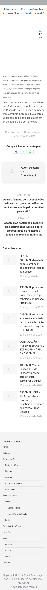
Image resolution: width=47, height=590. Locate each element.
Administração (9, 459)
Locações (7, 532)
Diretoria (8, 471)
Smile (7, 520)
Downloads (10, 489)
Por (22, 132)
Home (5, 447)
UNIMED (8, 502)
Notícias (6, 453)
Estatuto (9, 477)
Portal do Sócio (12, 465)
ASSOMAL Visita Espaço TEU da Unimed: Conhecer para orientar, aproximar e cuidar (30, 373)
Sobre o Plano (14, 508)
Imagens (9, 544)
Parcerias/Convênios (12, 526)
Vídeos (8, 550)
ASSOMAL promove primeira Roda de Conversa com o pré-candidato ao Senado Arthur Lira (32, 295)
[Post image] (10, 260)
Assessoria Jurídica (13, 483)
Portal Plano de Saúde (17, 514)
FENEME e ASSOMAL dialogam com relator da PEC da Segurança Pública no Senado (32, 264)
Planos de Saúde (10, 495)
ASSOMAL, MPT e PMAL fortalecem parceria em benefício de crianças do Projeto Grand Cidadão (32, 402)
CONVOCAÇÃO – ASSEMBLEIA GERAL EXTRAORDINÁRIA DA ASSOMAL (32, 347)
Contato (6, 556)
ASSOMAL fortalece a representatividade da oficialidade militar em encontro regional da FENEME (32, 322)
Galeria (5, 538)
